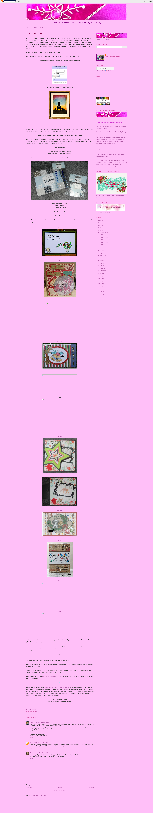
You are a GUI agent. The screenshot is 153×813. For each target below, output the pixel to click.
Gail (31, 742)
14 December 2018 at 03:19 (41, 753)
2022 (100, 220)
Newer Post (29, 787)
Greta (31, 753)
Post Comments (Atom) (39, 795)
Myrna (59, 540)
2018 (100, 230)
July (101, 258)
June (101, 260)
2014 (100, 284)
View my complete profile (112, 59)
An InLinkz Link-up (31, 709)
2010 (100, 294)
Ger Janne (60, 341)
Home (28, 27)
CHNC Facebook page (48, 676)
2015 (100, 281)
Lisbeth (60, 436)
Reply (31, 737)
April (101, 265)
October (102, 250)
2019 (100, 227)
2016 (100, 279)
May (101, 263)
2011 (99, 291)
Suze (59, 611)
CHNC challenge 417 (105, 237)
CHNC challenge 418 (105, 234)
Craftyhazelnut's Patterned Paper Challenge (56, 687)
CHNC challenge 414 (105, 244)
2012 (100, 289)
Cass (59, 228)
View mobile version (59, 790)
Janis (31, 722)
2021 (100, 222)
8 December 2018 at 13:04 (40, 742)
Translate (109, 70)
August (102, 255)
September (103, 253)
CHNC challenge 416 (105, 239)
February (102, 270)
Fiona (59, 301)
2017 (100, 276)
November (103, 248)
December (103, 232)
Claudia (60, 260)
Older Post (91, 787)
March (102, 268)
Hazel (59, 373)
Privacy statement (38, 27)
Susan (59, 581)
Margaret (59, 510)
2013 (100, 286)
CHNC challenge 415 (34, 34)
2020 (100, 225)
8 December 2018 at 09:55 (41, 722)
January (102, 273)
